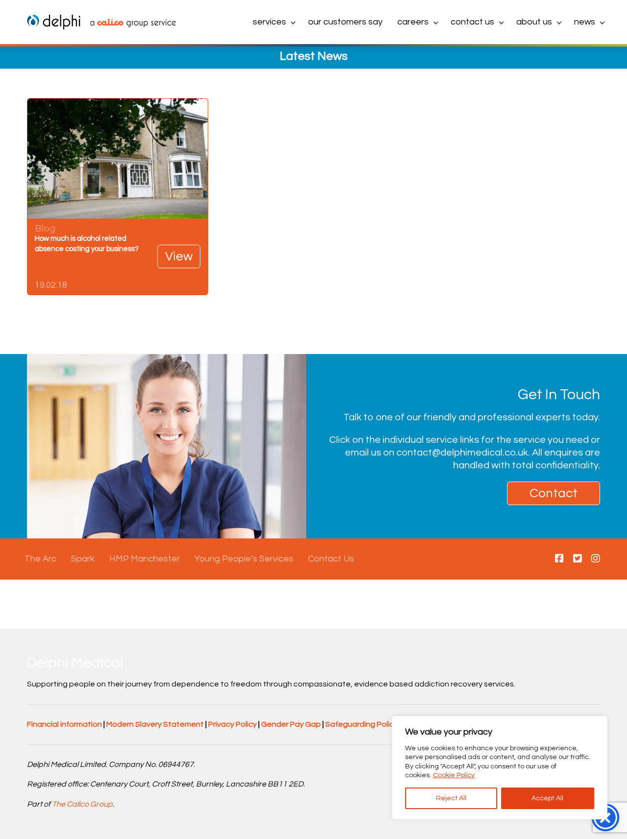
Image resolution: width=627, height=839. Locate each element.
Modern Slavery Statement (155, 724)
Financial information (64, 724)
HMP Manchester (144, 558)
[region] (499, 767)
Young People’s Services (243, 558)
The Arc (40, 558)
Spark (83, 558)
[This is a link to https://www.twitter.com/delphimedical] (577, 559)
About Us (534, 21)
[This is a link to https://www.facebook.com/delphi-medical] (559, 559)
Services (269, 21)
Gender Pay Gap (291, 724)
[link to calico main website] (128, 24)
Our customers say (345, 21)
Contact (554, 493)
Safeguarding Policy (361, 724)
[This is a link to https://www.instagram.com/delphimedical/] (595, 559)
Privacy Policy (232, 724)
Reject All (451, 798)
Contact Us (472, 21)
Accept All (547, 798)
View (179, 256)
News (584, 21)
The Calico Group (82, 804)
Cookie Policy (454, 775)
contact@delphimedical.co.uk (462, 453)
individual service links (431, 440)
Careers (413, 21)
